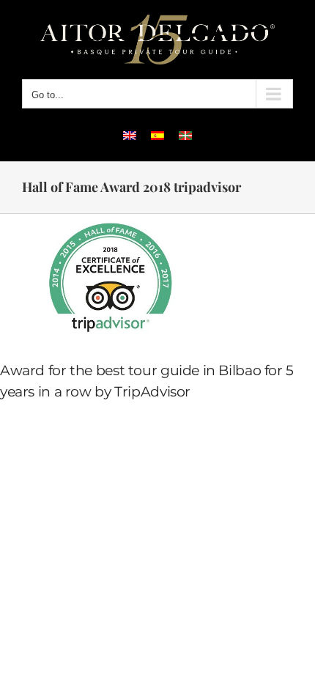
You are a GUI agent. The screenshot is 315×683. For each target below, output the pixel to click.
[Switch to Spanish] (157, 135)
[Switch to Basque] (185, 135)
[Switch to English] (130, 135)
